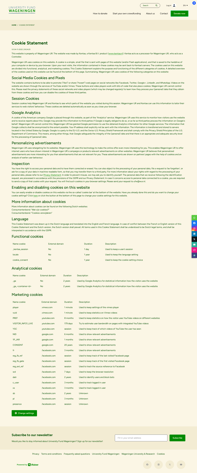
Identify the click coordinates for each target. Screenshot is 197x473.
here (35, 195)
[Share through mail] (194, 244)
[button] (141, 438)
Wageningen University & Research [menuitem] (138, 454)
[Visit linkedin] (158, 464)
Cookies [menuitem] (161, 454)
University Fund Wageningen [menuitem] (105, 454)
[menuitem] (100, 13)
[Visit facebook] (147, 464)
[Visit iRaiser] (28, 464)
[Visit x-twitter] (170, 464)
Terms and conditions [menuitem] (51, 454)
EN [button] (184, 5)
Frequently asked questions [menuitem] (77, 454)
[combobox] (185, 5)
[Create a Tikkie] (194, 255)
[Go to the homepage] (22, 9)
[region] (98, 253)
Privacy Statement (52, 175)
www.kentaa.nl (116, 53)
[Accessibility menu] (194, 3)
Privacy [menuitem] (35, 454)
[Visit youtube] (181, 464)
